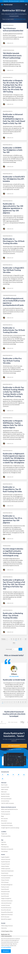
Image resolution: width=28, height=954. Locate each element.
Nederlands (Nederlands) (7, 871)
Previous (4, 639)
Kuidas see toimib (5, 811)
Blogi (2, 816)
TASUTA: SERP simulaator (7, 803)
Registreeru (4, 844)
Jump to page (9, 649)
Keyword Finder (5, 787)
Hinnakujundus (5, 846)
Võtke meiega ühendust (7, 925)
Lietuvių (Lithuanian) (6, 903)
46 (13, 639)
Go (20, 649)
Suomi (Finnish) (5, 896)
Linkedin (24, 774)
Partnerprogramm (5, 814)
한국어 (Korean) (5, 916)
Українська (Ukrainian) (7, 914)
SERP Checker (4, 789)
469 (25, 639)
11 (20, 702)
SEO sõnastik (4, 818)
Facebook (2, 774)
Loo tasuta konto (14, 745)
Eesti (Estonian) (5, 893)
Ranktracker (7, 5)
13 (25, 702)
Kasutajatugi (4, 851)
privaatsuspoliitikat (6, 947)
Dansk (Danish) (5, 889)
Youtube (7, 774)
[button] (26, 4)
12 (22, 702)
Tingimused (4, 833)
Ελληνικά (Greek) (5, 891)
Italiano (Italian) (5, 866)
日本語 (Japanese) (5, 868)
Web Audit (4, 791)
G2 (2, 778)
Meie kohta (4, 928)
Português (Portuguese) (7, 875)
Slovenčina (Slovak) (6, 910)
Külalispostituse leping (6, 825)
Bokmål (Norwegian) (6, 919)
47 (16, 639)
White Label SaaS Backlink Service (9, 809)
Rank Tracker (4, 785)
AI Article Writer (5, 801)
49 (20, 639)
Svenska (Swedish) (5, 877)
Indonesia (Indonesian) (6, 900)
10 (18, 702)
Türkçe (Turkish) (5, 880)
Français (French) (5, 864)
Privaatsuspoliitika (5, 836)
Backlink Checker (5, 794)
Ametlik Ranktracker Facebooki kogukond (13, 774)
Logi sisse (3, 842)
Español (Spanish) (5, 861)
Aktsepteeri (6, 951)
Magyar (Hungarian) (6, 898)
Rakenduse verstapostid (7, 849)
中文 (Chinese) (4, 882)
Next (14, 642)
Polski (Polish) (4, 873)
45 (11, 639)
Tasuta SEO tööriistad (6, 823)
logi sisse (11, 749)
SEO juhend (4, 820)
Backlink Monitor (5, 796)
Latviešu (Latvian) (5, 905)
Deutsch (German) (5, 859)
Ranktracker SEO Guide (20, 19)
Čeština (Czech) (5, 887)
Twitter (18, 774)
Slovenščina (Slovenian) (7, 912)
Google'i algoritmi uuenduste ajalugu (10, 827)
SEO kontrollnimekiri (6, 798)
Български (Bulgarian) (6, 884)
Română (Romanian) (6, 907)
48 (18, 639)
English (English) (5, 857)
